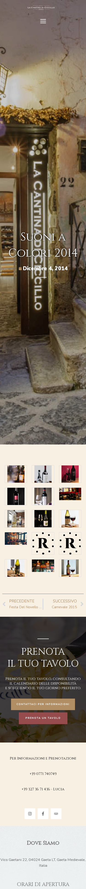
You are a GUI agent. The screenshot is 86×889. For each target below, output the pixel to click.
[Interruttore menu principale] (43, 21)
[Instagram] (30, 813)
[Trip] (56, 813)
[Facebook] (43, 813)
